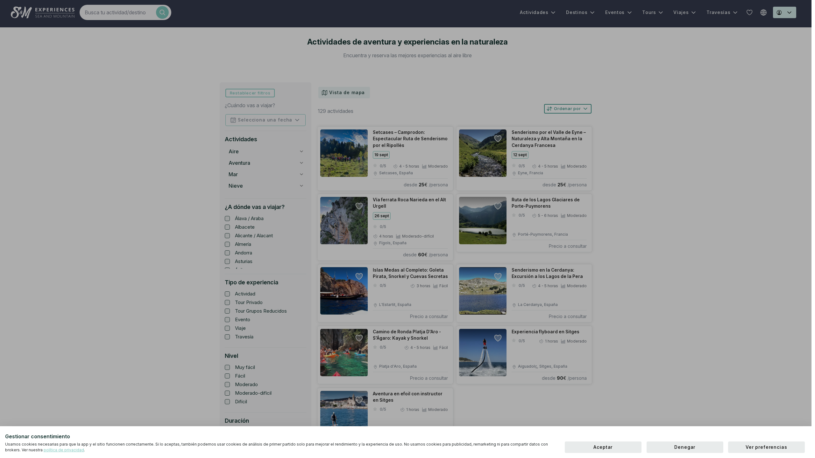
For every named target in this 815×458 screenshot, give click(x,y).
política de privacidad (64, 450)
